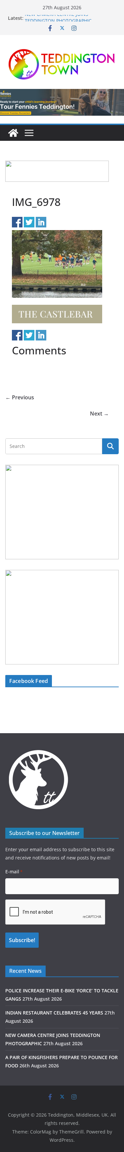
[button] (57, 171)
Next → (99, 413)
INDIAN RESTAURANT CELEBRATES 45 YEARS (54, 1013)
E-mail (13, 871)
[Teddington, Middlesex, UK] (13, 133)
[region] (57, 171)
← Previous (19, 397)
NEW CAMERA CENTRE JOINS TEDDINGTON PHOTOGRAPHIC (58, 21)
